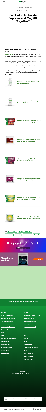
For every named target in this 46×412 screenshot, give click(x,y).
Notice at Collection (28, 356)
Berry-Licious (12, 231)
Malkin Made (22, 409)
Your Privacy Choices (28, 359)
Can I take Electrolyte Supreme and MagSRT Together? (25, 7)
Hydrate (18, 234)
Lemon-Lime (27, 234)
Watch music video (24, 248)
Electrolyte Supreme (25, 231)
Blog (16, 7)
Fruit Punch (9, 234)
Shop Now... (39, 259)
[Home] (14, 7)
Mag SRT (36, 234)
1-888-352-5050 (19, 375)
